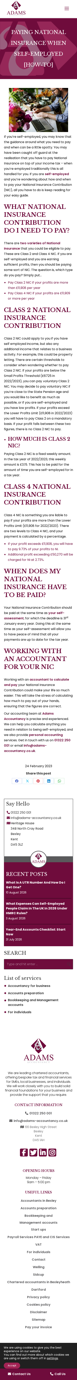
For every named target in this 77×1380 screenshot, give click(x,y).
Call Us (60, 1374)
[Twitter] (69, 967)
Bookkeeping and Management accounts (33, 1002)
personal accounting (46, 735)
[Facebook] (69, 926)
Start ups (38, 1229)
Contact (38, 1259)
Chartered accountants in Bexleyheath (38, 1282)
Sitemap (38, 1319)
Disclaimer (38, 1312)
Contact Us (21, 1374)
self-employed (57, 174)
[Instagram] (69, 939)
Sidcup (38, 1274)
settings (52, 1358)
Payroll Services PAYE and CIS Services (39, 1237)
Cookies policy (39, 1304)
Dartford (38, 1289)
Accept (12, 1365)
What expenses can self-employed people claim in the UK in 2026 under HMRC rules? (36, 908)
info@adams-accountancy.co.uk (36, 818)
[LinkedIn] (69, 953)
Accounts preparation (26, 993)
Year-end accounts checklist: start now (36, 932)
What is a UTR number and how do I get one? (35, 885)
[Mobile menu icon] (67, 8)
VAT (38, 1244)
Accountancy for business (29, 986)
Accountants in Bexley (38, 1200)
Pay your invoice (38, 1327)
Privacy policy (38, 1297)
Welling (38, 1267)
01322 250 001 (21, 812)
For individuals (19, 1012)
